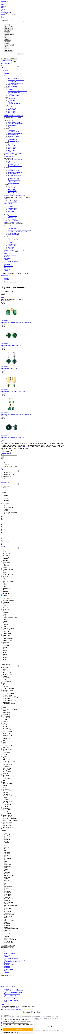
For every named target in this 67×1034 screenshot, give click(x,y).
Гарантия (7, 264)
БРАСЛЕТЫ (7, 225)
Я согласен (18, 1030)
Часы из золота (12, 200)
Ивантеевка (8, 30)
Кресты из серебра (13, 183)
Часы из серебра (12, 202)
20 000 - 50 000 (12, 111)
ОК (2, 458)
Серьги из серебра (13, 141)
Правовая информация (52, 1016)
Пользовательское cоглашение (10, 1016)
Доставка (3, 4)
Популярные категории (8, 986)
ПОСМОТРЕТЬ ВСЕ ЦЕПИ (12, 222)
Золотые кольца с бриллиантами (17, 91)
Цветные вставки (13, 134)
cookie (16, 1019)
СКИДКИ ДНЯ (5, 275)
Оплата (3, 3)
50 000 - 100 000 (12, 112)
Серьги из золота (13, 139)
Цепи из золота (12, 216)
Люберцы (7, 37)
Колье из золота (12, 219)
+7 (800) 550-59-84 (6, 60)
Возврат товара (8, 266)
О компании (4, 1)
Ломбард (3, 6)
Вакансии (7, 267)
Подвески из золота (13, 178)
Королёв (7, 32)
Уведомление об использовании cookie (48, 1018)
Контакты (4, 9)
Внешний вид (5, 482)
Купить (3, 325)
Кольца (6, 75)
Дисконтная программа (11, 261)
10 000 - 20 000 (12, 109)
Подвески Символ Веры (15, 164)
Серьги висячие (12, 127)
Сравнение (4, 11)
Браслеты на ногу (13, 228)
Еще (5, 1001)
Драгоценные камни (14, 92)
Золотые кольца (12, 86)
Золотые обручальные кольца (16, 80)
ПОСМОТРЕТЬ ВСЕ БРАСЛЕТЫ (14, 250)
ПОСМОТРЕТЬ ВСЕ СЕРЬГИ (13, 153)
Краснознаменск (9, 34)
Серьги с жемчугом (10, 995)
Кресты (10, 161)
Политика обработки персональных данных (32, 1016)
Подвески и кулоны (10, 156)
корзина (3, 14)
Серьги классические (14, 122)
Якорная (10, 213)
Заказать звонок (5, 63)
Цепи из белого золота (11, 997)
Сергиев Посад (9, 45)
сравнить (3, 297)
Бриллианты (11, 89)
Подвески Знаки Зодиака (15, 162)
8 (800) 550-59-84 (26, 446)
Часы (5, 198)
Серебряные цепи (9, 998)
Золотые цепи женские (11, 1000)
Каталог (6, 73)
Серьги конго (12, 125)
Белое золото (11, 98)
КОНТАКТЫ (5, 1004)
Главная (6, 278)
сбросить (11, 947)
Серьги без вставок (13, 136)
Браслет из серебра (13, 239)
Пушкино (7, 41)
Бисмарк (10, 206)
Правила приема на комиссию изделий (15, 960)
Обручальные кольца (14, 78)
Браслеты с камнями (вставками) (17, 231)
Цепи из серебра (12, 217)
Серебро (10, 102)
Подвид (3, 469)
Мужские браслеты (13, 233)
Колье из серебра (13, 220)
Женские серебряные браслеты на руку (19, 230)
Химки (6, 47)
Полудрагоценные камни (15, 94)
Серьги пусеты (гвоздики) (15, 123)
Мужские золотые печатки (12, 994)
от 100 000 (11, 114)
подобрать (4, 947)
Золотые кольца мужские (15, 83)
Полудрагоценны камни (15, 133)
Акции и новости (9, 953)
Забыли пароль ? (39, 1030)
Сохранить (20, 53)
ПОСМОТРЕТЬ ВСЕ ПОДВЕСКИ (14, 195)
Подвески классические (15, 159)
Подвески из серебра (14, 180)
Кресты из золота (13, 181)
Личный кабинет (6, 12)
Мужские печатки (13, 84)
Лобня (6, 36)
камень (3, 546)
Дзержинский (8, 27)
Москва (7, 25)
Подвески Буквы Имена (15, 166)
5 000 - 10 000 (12, 108)
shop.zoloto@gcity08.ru (11, 1007)
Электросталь (8, 50)
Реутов (7, 43)
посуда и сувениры (10, 255)
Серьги (6, 119)
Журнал (6, 970)
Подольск (7, 39)
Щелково (7, 48)
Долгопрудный (9, 28)
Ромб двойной (12, 209)
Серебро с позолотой (14, 103)
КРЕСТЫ (7, 253)
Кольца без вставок (13, 95)
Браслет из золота (13, 238)
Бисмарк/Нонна (12, 208)
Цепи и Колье (8, 203)
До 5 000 (10, 106)
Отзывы (3, 7)
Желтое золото (12, 100)
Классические (12, 81)
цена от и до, (6, 453)
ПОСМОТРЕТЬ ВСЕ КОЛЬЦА (13, 116)
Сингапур (11, 211)
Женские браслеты (13, 234)
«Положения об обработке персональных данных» (15, 1022)
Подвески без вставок (14, 175)
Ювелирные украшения (11, 989)
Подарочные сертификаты (12, 961)
